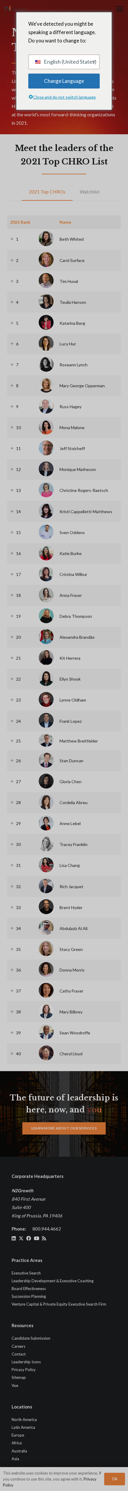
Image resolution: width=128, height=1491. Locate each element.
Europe (18, 1435)
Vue (15, 1385)
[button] (119, 9)
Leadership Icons (26, 1361)
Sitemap (19, 1377)
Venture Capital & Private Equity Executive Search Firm (59, 1304)
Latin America (23, 1427)
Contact (19, 1354)
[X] (21, 1238)
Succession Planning (29, 1296)
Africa (17, 1442)
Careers (18, 1346)
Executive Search (26, 1273)
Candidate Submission (31, 1338)
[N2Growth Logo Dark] (15, 9)
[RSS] (44, 1238)
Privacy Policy (24, 1369)
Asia (15, 1458)
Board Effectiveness (29, 1288)
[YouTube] (36, 1238)
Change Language (64, 81)
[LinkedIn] (14, 1238)
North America (24, 1419)
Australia (19, 1451)
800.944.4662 (46, 1228)
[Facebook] (28, 1238)
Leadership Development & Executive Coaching (52, 1280)
